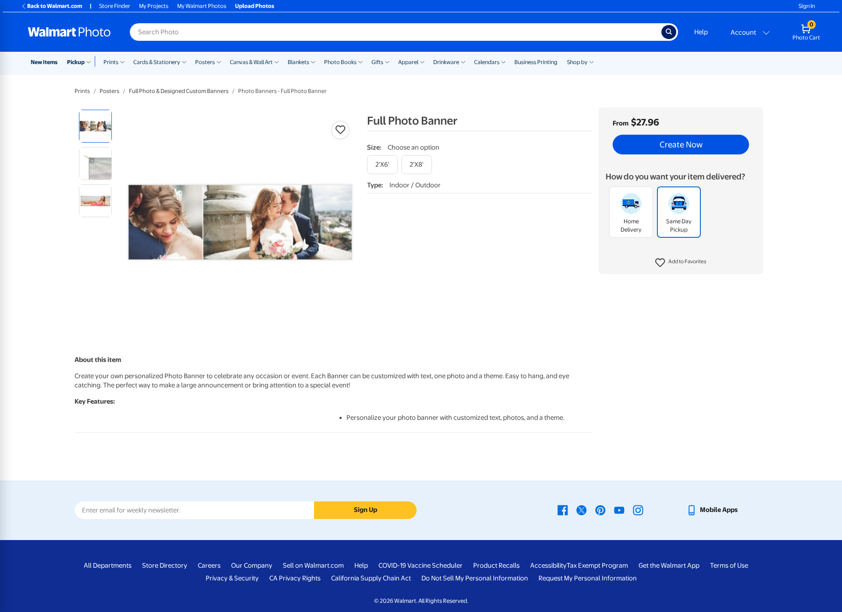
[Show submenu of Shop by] (591, 61)
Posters (205, 62)
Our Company (251, 565)
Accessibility (548, 565)
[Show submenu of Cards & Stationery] (184, 61)
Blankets (298, 62)
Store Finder (114, 6)
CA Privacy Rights (295, 578)
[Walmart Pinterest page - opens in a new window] (600, 510)
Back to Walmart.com (54, 6)
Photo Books (340, 62)
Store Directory (164, 565)
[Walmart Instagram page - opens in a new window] (638, 510)
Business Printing (535, 62)
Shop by (577, 62)
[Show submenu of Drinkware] (463, 61)
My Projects (153, 6)
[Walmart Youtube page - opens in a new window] (619, 510)
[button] (681, 263)
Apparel (408, 62)
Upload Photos (254, 6)
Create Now (681, 145)
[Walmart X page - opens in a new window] (581, 510)
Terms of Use (729, 565)
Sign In (807, 6)
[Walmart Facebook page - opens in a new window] (562, 510)
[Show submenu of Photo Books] (360, 61)
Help (701, 32)
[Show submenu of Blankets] (313, 61)
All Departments (108, 565)
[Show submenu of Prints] (122, 61)
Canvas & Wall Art (251, 62)
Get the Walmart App (669, 565)
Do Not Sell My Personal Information (474, 578)
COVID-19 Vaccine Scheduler (420, 565)
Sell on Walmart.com (313, 565)
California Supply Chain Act (371, 578)
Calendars (486, 62)
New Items (44, 62)
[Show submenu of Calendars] (503, 61)
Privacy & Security (232, 578)
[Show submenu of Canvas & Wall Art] (276, 61)
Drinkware (446, 62)
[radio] (95, 126)
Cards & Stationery (156, 62)
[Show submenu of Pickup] (90, 61)
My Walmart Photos (201, 6)
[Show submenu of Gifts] (387, 61)
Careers (209, 565)
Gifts (377, 62)
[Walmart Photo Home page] (69, 32)
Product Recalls (496, 565)
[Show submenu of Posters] (218, 61)
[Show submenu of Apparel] (422, 61)
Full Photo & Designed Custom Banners (178, 91)
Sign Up (365, 510)
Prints (110, 62)
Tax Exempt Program (597, 565)
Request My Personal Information (588, 578)
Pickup (76, 62)
